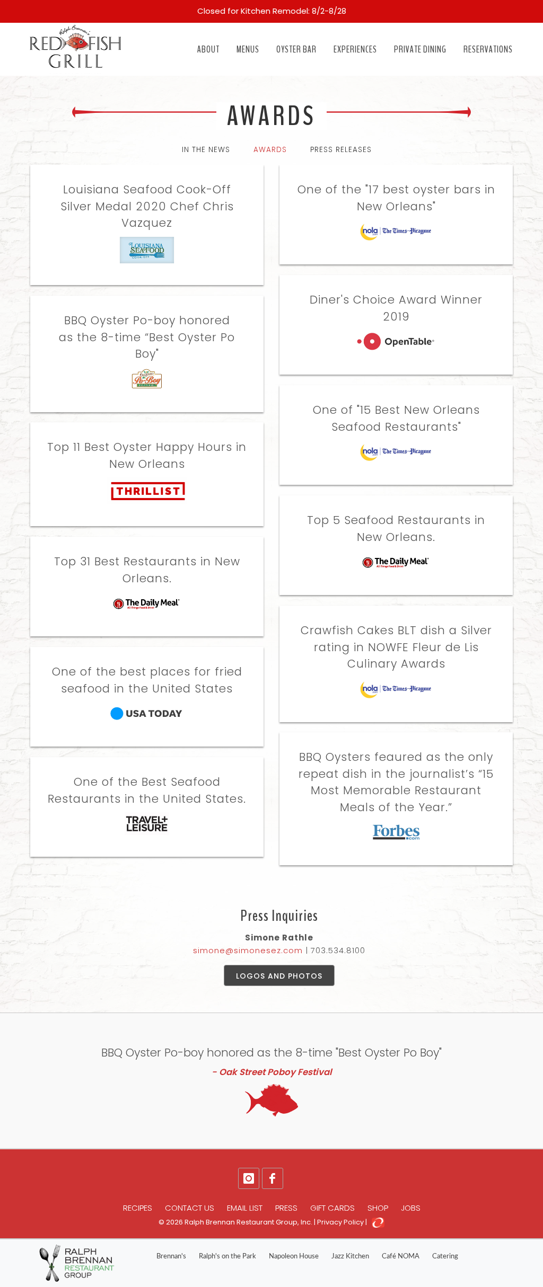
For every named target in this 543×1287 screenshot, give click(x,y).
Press (286, 1207)
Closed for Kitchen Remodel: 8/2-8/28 (271, 10)
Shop (377, 1207)
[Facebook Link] (272, 1178)
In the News (206, 150)
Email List (244, 1207)
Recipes (137, 1207)
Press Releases (341, 150)
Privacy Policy (340, 1222)
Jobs (411, 1207)
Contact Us (189, 1207)
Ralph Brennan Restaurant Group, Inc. (248, 1222)
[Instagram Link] (248, 1178)
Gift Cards (332, 1207)
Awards (270, 150)
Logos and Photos (279, 976)
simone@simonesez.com (248, 950)
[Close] (528, 6)
